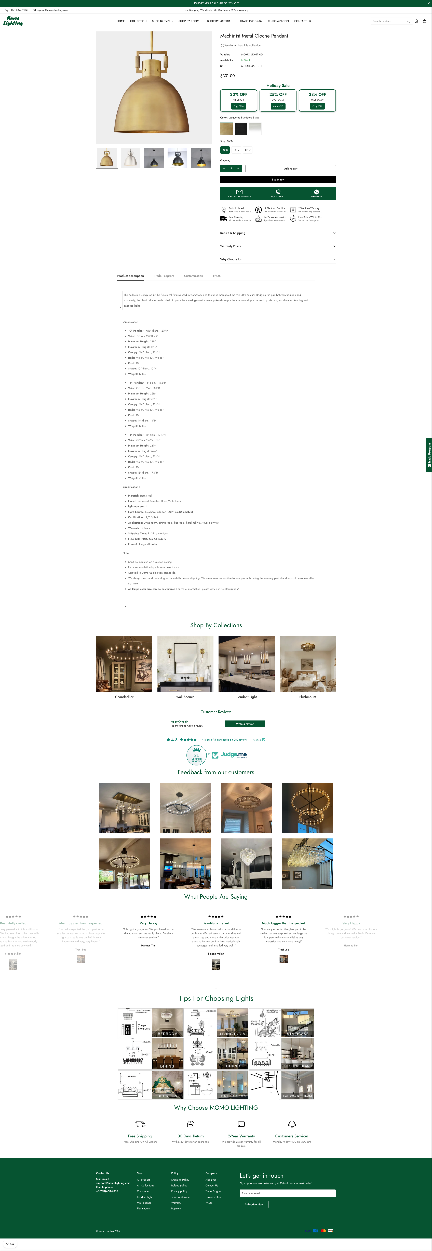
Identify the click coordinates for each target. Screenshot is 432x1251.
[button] (424, 21)
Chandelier (143, 1191)
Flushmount (307, 696)
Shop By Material (219, 21)
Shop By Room (189, 21)
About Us (211, 1180)
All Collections (145, 1185)
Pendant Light (246, 696)
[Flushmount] (308, 664)
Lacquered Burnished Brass (226, 129)
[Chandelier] (124, 664)
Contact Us (302, 21)
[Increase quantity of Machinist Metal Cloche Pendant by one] (238, 168)
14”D (236, 150)
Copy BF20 (239, 106)
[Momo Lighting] (13, 21)
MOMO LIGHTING (252, 54)
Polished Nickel (255, 129)
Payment (176, 1208)
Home (121, 21)
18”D (248, 150)
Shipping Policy (180, 1180)
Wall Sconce (185, 696)
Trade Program (251, 21)
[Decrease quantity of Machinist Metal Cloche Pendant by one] (224, 168)
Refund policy (179, 1185)
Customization (278, 21)
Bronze (241, 129)
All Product (143, 1180)
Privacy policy (179, 1191)
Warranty (176, 1203)
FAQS (209, 1203)
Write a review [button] (245, 724)
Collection (138, 21)
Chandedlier (124, 696)
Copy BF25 (278, 106)
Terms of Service (180, 1197)
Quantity (225, 160)
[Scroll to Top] (425, 1232)
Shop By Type (161, 21)
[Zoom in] (204, 38)
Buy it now (278, 180)
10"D (225, 150)
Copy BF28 (317, 106)
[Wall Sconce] (185, 664)
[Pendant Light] (247, 664)
